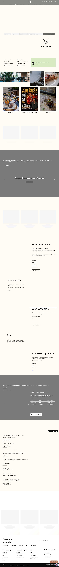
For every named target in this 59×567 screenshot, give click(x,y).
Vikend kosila (48, 4)
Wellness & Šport (34, 4)
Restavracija (29, 4)
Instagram (14, 545)
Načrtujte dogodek (19, 555)
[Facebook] (49, 431)
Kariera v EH (32, 553)
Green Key (47, 62)
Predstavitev (18, 552)
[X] (26, 545)
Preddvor (4, 560)
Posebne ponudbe (22, 4)
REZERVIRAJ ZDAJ (49, 1)
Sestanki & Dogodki (41, 4)
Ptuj (3, 558)
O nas (31, 552)
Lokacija (10, 4)
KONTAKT (43, 1)
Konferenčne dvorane (20, 553)
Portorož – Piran (5, 552)
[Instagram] (51, 431)
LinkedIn (21, 545)
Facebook (6, 545)
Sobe (18, 4)
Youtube (34, 545)
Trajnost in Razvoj (33, 555)
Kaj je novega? (32, 558)
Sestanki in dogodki (22, 550)
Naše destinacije (7, 550)
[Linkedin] (54, 431)
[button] (3, 165)
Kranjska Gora (5, 553)
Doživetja (14, 4)
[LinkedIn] (19, 545)
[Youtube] (31, 545)
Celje (3, 555)
